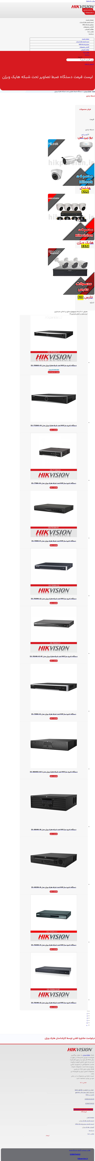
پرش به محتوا (90, 1)
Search (80, 57)
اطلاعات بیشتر (54, 430)
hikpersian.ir (83, 1158)
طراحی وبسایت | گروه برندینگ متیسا (79, 1150)
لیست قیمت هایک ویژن (82, 42)
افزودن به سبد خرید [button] (54, 372)
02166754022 (75, 1154)
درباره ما (91, 34)
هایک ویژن (87, 91)
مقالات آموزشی (85, 50)
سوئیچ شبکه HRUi (84, 44)
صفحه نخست (85, 39)
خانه (93, 91)
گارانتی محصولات (84, 47)
